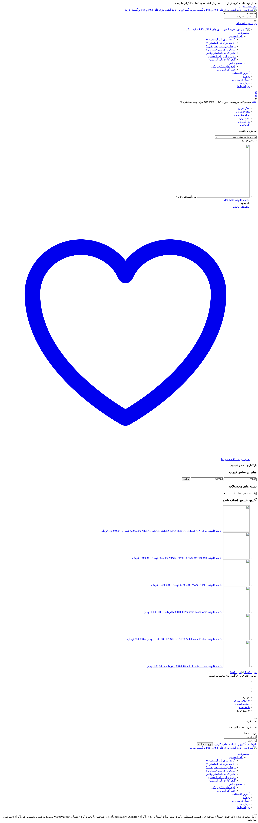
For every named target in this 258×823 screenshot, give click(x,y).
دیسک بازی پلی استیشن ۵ (221, 46)
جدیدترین (244, 118)
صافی (186, 479)
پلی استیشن (236, 36)
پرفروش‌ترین (242, 114)
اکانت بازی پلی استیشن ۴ (221, 42)
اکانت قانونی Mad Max (236, 199)
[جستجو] (255, 20)
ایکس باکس (236, 62)
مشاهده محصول (240, 206)
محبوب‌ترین (243, 111)
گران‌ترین (244, 124)
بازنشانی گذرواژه (247, 743)
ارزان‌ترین (244, 121)
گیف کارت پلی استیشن (222, 59)
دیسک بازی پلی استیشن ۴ (221, 49)
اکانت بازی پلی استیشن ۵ (221, 39)
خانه (254, 101)
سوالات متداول (241, 79)
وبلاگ (246, 76)
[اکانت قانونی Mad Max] (223, 196)
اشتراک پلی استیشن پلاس (221, 52)
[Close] (255, 718)
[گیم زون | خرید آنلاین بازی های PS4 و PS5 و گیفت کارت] (216, 29)
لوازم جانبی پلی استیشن (222, 56)
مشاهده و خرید (248, 6)
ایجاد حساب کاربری (224, 743)
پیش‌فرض (244, 108)
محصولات (244, 32)
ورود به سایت (204, 744)
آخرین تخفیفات (241, 72)
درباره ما (244, 82)
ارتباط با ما (243, 86)
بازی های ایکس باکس (223, 66)
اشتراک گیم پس (226, 69)
